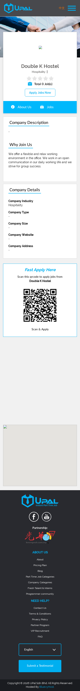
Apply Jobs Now (40, 92)
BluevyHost (46, 686)
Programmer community (40, 593)
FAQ (40, 636)
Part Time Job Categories (40, 576)
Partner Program (40, 625)
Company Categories (40, 582)
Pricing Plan (40, 565)
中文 (62, 8)
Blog (40, 571)
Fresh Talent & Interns (40, 588)
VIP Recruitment (40, 630)
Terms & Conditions (40, 613)
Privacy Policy (40, 619)
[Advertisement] (40, 381)
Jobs (50, 107)
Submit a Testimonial (40, 665)
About (40, 559)
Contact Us (40, 608)
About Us (24, 107)
